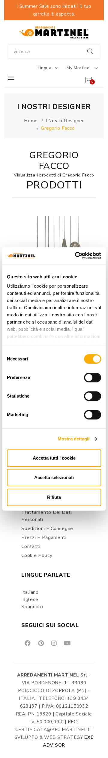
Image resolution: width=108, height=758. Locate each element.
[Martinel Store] (54, 32)
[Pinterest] (40, 642)
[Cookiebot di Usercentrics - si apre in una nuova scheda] (76, 255)
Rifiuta (54, 497)
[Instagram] (53, 642)
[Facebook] (27, 642)
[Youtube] (67, 642)
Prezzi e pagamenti (44, 537)
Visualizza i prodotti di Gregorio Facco (54, 175)
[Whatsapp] (81, 642)
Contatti (30, 546)
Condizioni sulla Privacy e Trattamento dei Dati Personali (50, 512)
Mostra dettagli (74, 438)
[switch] (92, 377)
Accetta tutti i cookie (54, 457)
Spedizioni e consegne (47, 528)
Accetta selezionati (54, 477)
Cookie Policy (36, 555)
